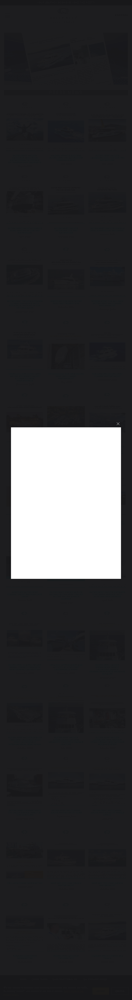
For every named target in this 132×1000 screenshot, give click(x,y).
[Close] (118, 424)
